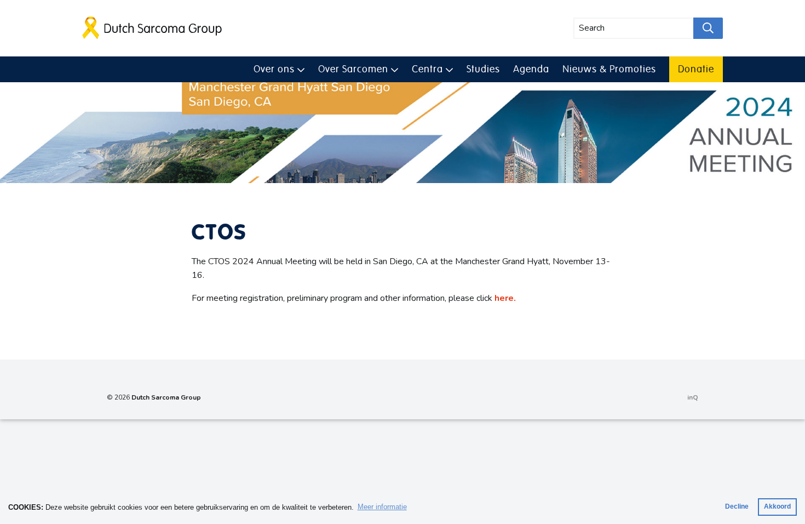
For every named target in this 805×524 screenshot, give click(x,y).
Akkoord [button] (777, 506)
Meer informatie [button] (382, 507)
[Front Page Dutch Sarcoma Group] (152, 27)
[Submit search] (708, 28)
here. (505, 298)
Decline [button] (737, 506)
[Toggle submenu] (301, 68)
